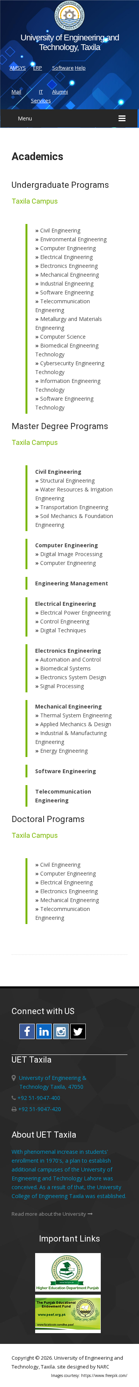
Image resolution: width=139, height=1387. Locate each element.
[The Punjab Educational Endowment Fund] (69, 1331)
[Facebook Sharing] (27, 1033)
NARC (103, 1367)
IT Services (41, 96)
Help (80, 67)
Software (63, 67)
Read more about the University (49, 1213)
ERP (37, 67)
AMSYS (18, 67)
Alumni (60, 91)
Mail (16, 91)
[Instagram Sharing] (61, 1033)
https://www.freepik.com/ (104, 1375)
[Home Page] (69, 28)
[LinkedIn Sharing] (44, 1033)
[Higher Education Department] (69, 1290)
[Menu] (122, 118)
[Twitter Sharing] (78, 1033)
